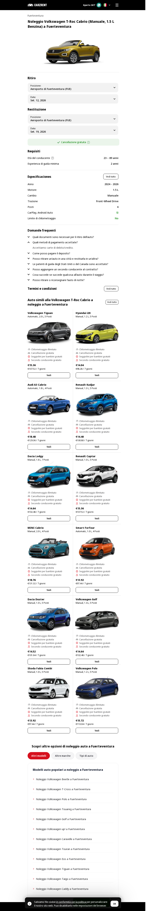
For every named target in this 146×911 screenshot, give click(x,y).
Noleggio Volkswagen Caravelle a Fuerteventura (64, 839)
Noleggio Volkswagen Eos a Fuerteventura (60, 859)
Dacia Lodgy (35, 456)
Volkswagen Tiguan (40, 313)
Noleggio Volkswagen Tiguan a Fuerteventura (62, 869)
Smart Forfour (85, 527)
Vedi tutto (111, 176)
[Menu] (117, 5)
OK (114, 903)
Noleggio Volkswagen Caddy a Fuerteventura (62, 889)
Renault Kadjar (85, 384)
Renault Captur (86, 456)
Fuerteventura (35, 15)
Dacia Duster (36, 599)
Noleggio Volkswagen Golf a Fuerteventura (61, 819)
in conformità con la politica (71, 902)
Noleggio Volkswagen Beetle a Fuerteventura (62, 779)
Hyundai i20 (83, 313)
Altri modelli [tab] (38, 755)
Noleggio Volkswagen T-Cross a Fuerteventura (63, 789)
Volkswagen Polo (86, 668)
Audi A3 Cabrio (37, 384)
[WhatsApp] (99, 5)
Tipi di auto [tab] (86, 755)
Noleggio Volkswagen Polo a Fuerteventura (61, 799)
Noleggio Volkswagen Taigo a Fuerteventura (62, 879)
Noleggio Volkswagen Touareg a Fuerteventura (63, 809)
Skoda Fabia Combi (40, 668)
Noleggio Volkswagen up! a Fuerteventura (60, 829)
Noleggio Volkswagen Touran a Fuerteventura (63, 849)
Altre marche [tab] (63, 755)
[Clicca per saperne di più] (88, 142)
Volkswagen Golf (86, 599)
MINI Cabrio (36, 527)
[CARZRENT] (45, 5)
